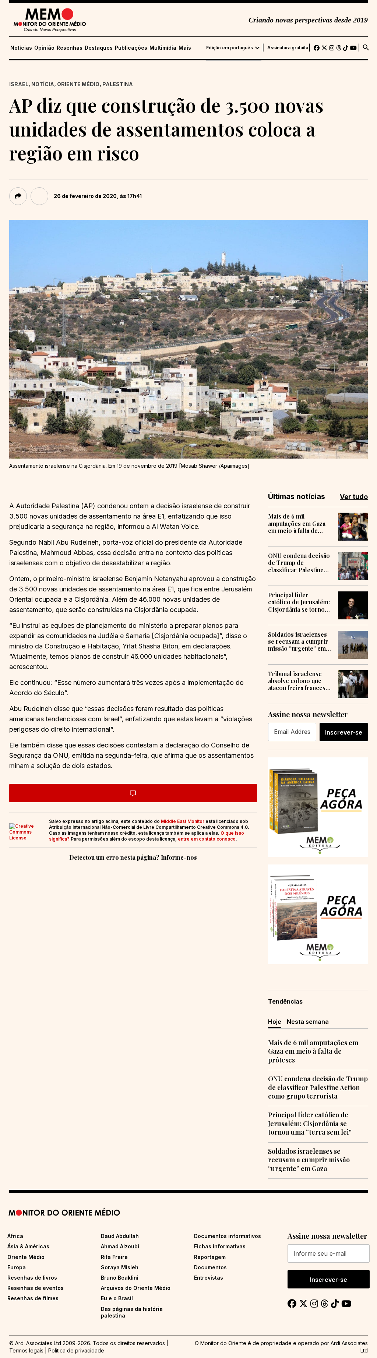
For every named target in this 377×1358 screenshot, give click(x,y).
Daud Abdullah (120, 1236)
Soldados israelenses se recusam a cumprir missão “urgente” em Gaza (298, 641)
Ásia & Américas (28, 1246)
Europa (16, 1267)
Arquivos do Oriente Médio (135, 1288)
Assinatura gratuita (287, 47)
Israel (18, 84)
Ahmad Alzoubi (120, 1246)
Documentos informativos (227, 1236)
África (15, 1236)
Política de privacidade (76, 1350)
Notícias (21, 48)
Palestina (117, 84)
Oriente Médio (78, 84)
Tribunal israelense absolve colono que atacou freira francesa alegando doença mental (298, 681)
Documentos (210, 1267)
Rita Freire (114, 1257)
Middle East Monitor (182, 821)
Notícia (42, 84)
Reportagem (210, 1257)
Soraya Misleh (119, 1267)
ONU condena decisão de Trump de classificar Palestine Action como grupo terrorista (299, 562)
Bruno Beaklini (119, 1277)
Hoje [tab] (274, 1021)
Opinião (44, 48)
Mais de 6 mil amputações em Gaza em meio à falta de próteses (296, 523)
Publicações (131, 48)
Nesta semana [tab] (308, 1021)
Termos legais (26, 1350)
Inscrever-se (343, 732)
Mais (185, 48)
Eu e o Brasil (117, 1298)
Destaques (99, 48)
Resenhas (69, 48)
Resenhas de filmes (33, 1298)
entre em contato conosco (207, 839)
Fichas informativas (220, 1246)
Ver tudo (354, 497)
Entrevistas (208, 1277)
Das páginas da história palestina (132, 1312)
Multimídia (162, 48)
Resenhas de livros (32, 1277)
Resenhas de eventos (35, 1288)
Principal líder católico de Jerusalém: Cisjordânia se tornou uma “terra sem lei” (299, 602)
